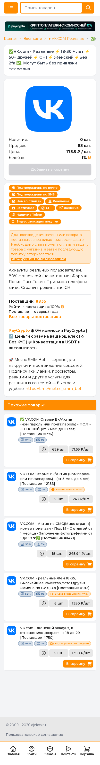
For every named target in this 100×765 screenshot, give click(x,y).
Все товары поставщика (35, 316)
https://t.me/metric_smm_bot (53, 388)
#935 (40, 301)
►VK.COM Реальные (66, 38)
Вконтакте (33, 38)
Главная (10, 38)
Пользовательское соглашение (34, 734)
